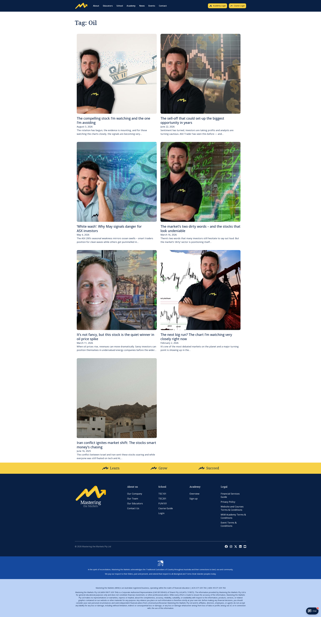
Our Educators (135, 503)
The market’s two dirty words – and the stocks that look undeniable (200, 228)
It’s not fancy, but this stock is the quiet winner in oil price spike (115, 336)
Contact (163, 5)
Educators (108, 5)
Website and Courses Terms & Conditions (232, 508)
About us (132, 486)
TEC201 (162, 498)
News (142, 5)
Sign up (193, 498)
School (119, 5)
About (96, 5)
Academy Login (219, 6)
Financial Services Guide (230, 495)
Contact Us (133, 508)
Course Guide (165, 508)
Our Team (132, 498)
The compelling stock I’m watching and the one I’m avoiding (113, 120)
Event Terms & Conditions (229, 524)
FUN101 (162, 503)
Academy (131, 5)
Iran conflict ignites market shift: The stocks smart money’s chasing (116, 444)
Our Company (134, 493)
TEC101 (162, 493)
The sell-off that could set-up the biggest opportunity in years (192, 120)
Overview (194, 493)
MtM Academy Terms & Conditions (233, 516)
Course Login (239, 6)
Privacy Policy (228, 501)
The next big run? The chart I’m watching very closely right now (196, 336)
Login (161, 513)
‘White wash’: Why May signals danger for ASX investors (109, 228)
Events (151, 5)
